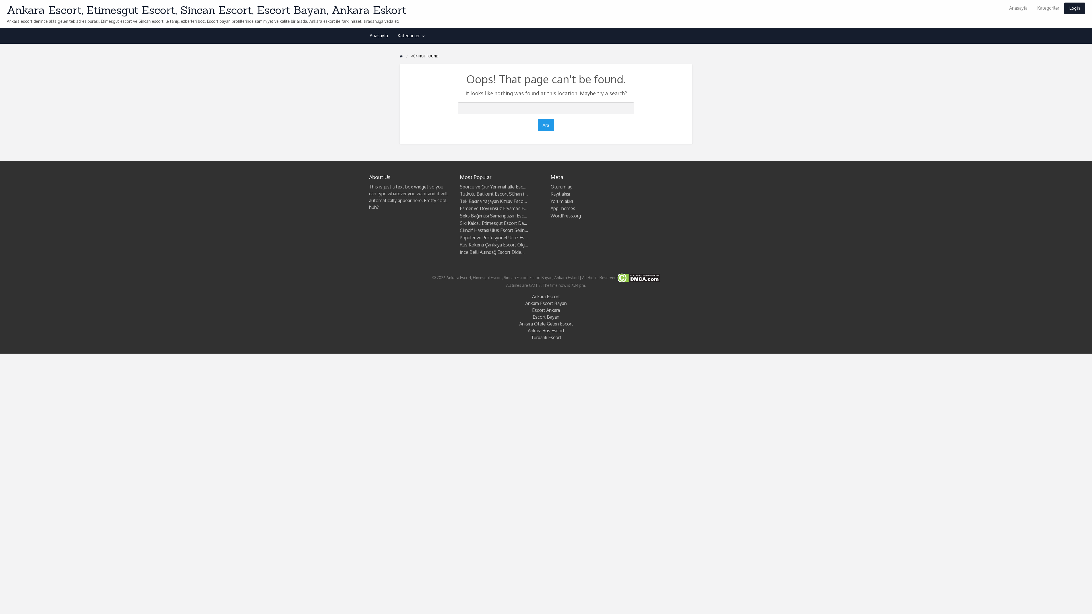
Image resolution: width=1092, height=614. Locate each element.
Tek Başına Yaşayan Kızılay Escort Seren (500, 201)
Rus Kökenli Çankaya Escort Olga (493, 245)
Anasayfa (1018, 8)
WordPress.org (566, 216)
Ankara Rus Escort (546, 330)
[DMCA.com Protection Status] (638, 277)
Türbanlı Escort (546, 337)
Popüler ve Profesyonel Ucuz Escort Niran (502, 237)
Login (1074, 8)
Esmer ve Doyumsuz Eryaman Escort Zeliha (504, 208)
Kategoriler (1048, 8)
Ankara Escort (546, 296)
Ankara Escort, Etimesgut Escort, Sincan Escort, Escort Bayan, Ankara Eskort (206, 10)
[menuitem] (1018, 8)
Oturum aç (561, 187)
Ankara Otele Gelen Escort (546, 324)
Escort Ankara (546, 310)
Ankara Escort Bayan (546, 303)
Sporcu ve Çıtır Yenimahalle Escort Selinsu (502, 187)
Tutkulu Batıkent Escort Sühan (491, 194)
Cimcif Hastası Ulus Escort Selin (492, 230)
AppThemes (563, 208)
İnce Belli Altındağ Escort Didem (492, 252)
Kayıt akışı (560, 194)
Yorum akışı (562, 201)
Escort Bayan (546, 317)
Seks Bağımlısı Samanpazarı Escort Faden (501, 216)
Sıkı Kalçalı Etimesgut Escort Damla (495, 223)
